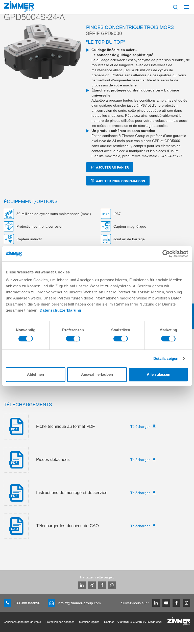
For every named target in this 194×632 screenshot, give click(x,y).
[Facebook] (102, 585)
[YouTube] (166, 603)
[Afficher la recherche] (175, 7)
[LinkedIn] (82, 585)
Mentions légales (89, 621)
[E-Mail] (112, 585)
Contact (109, 621)
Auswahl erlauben (97, 374)
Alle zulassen (158, 374)
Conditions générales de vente (22, 621)
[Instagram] (186, 603)
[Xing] (92, 585)
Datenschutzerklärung (60, 310)
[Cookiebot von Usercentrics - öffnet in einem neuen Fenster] (166, 254)
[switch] (73, 340)
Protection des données (60, 621)
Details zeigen (165, 358)
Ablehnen (35, 374)
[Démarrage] (19, 6)
